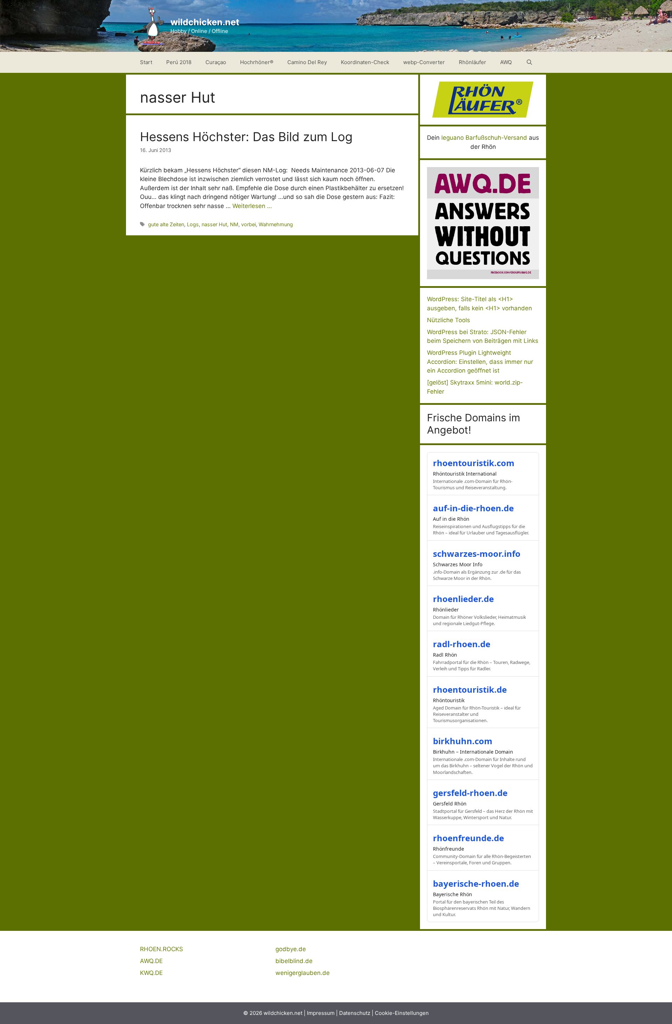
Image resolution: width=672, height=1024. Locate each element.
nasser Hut (214, 224)
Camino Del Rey (307, 62)
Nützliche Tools (448, 320)
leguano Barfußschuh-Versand (484, 137)
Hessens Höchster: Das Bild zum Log (246, 136)
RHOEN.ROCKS (161, 949)
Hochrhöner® (256, 62)
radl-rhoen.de (461, 644)
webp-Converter (424, 62)
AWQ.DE (151, 960)
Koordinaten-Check (365, 62)
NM (234, 224)
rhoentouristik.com (473, 463)
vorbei (248, 224)
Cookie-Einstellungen (402, 1013)
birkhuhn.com (462, 741)
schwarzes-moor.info (476, 553)
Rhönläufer (472, 62)
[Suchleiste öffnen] (529, 62)
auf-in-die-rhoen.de (473, 508)
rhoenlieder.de (463, 598)
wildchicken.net (204, 22)
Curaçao (215, 62)
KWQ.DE (151, 972)
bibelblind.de (294, 960)
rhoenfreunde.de (468, 838)
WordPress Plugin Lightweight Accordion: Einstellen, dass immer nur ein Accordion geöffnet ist (480, 361)
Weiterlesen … (252, 205)
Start (146, 62)
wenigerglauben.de (302, 972)
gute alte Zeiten (166, 224)
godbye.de (290, 949)
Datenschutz (354, 1013)
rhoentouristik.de (470, 689)
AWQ (506, 62)
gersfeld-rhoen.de (470, 792)
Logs (193, 224)
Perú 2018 (178, 62)
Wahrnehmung (276, 224)
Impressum (321, 1013)
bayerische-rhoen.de (476, 883)
